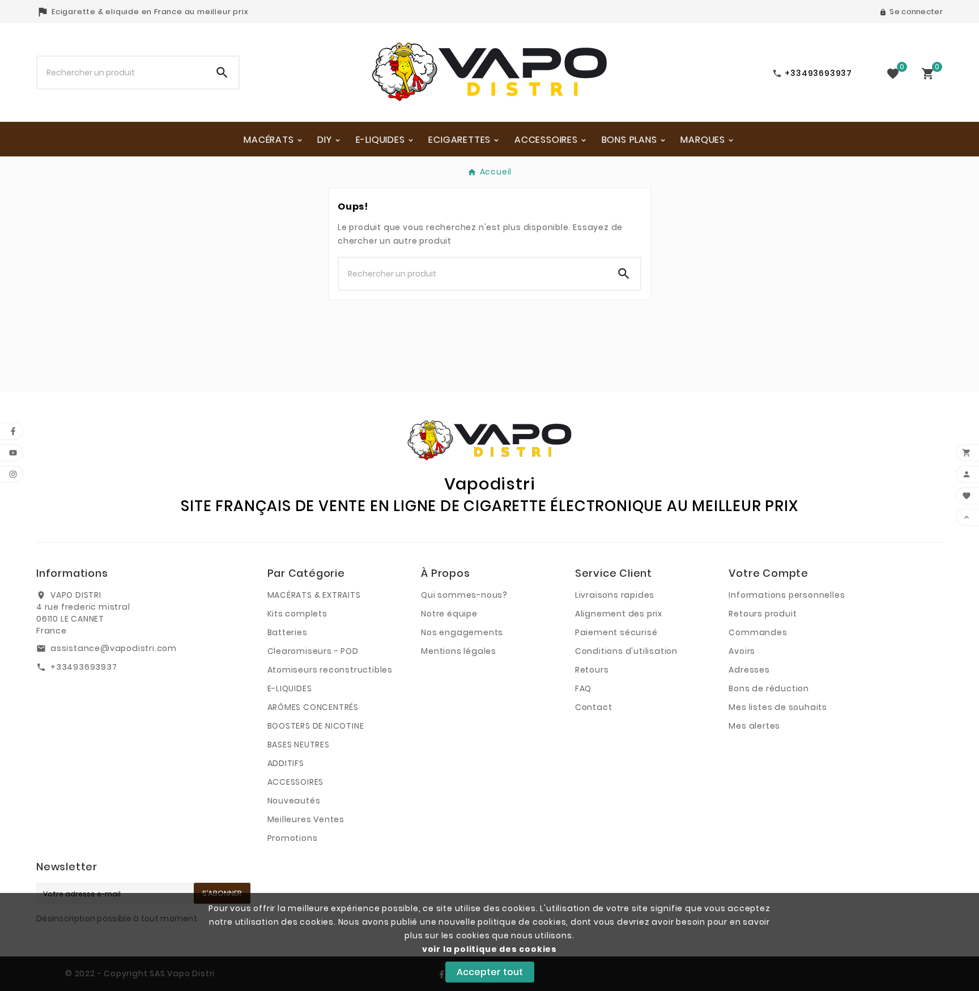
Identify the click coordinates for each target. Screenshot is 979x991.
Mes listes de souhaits (778, 707)
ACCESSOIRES (295, 782)
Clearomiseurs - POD (313, 651)
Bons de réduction (769, 688)
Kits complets (297, 613)
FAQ (583, 688)
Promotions (292, 838)
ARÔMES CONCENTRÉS (313, 707)
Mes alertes (754, 725)
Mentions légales (458, 651)
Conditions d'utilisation (626, 651)
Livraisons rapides (614, 595)
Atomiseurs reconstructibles (330, 669)
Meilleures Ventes (306, 819)
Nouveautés (294, 800)
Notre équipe (449, 613)
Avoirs (742, 651)
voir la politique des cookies (489, 949)
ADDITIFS (285, 763)
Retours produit (763, 613)
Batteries (287, 632)
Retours (592, 669)
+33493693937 (83, 667)
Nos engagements (462, 632)
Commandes (758, 632)
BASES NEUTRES (298, 744)
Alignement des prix (618, 613)
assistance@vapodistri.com (113, 648)
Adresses (749, 669)
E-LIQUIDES (289, 688)
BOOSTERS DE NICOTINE (315, 725)
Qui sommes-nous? (464, 595)
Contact (593, 707)
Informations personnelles (787, 595)
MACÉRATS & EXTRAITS (314, 595)
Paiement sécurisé (616, 632)
